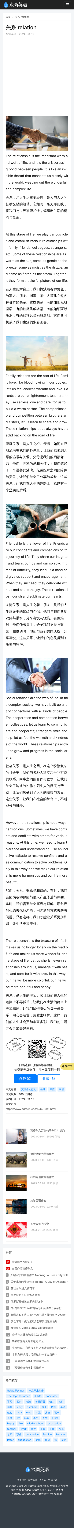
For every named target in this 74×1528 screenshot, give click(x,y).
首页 (8, 16)
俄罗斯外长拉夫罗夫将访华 (27, 1301)
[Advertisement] (37, 76)
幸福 (61, 1089)
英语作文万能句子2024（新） (48, 1130)
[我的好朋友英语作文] (16, 1183)
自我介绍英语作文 (22, 1268)
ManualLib (56, 1493)
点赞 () (25, 1079)
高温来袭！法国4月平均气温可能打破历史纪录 (38, 1314)
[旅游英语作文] (16, 1206)
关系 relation (22, 16)
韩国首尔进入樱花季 (23, 1288)
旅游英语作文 (38, 1200)
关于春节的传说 (39, 1223)
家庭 (52, 1089)
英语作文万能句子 (22, 1261)
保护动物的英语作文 (42, 1153)
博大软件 (43, 1493)
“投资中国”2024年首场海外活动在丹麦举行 (36, 1308)
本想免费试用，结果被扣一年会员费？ (34, 1354)
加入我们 (52, 1480)
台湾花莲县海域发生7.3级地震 (30, 1334)
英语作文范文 (28, 1089)
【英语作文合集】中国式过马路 (30, 1361)
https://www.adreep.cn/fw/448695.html (31, 1108)
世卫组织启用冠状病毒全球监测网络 (32, 1328)
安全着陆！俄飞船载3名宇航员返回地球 (34, 1321)
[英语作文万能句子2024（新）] (16, 1136)
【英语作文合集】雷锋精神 (28, 1367)
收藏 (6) (49, 1079)
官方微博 (32, 1480)
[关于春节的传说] (16, 1230)
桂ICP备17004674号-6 (36, 1489)
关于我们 (21, 1480)
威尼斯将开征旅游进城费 (25, 1294)
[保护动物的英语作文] (16, 1160)
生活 (42, 1089)
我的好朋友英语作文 (42, 1177)
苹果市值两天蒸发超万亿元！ (29, 1341)
